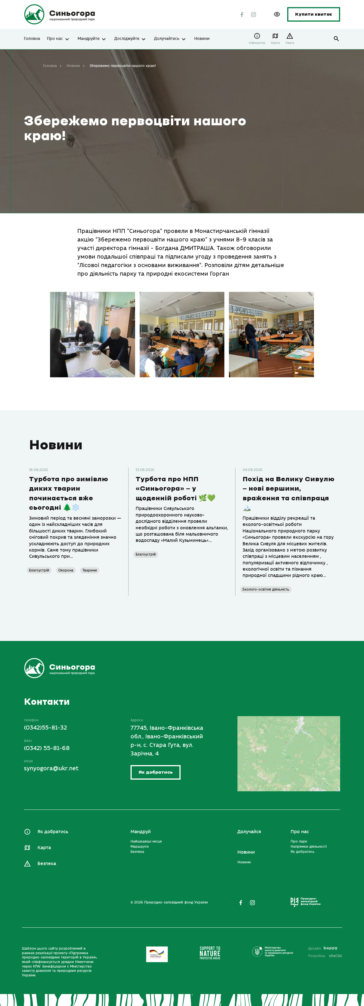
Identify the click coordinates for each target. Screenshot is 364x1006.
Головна (32, 38)
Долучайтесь (166, 38)
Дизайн (314, 948)
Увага (290, 43)
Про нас (55, 38)
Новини (202, 38)
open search (336, 38)
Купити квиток (313, 14)
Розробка (325, 956)
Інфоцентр (257, 43)
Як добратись (155, 772)
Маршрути (140, 847)
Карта (275, 43)
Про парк (299, 841)
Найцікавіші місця (146, 841)
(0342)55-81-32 (45, 727)
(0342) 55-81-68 (47, 748)
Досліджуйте (126, 38)
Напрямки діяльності (309, 847)
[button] (277, 14)
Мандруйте (89, 38)
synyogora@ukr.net (51, 768)
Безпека (47, 863)
